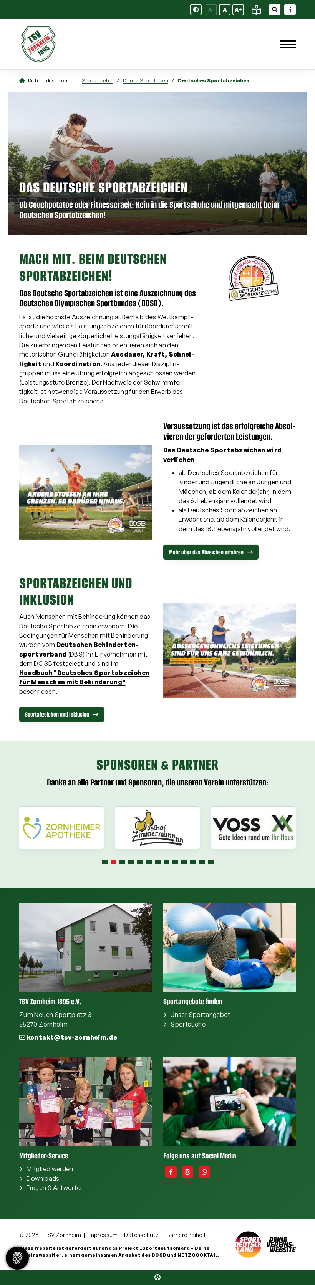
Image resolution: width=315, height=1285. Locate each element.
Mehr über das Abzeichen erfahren (206, 552)
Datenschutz (141, 1235)
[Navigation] (285, 44)
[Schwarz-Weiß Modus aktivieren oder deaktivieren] (196, 9)
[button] (104, 862)
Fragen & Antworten (55, 1188)
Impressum (103, 1235)
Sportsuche (188, 1024)
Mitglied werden (50, 1169)
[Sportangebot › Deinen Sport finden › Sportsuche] (157, 1277)
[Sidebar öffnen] (290, 9)
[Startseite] (67, 44)
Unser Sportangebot (200, 1014)
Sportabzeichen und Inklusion (57, 714)
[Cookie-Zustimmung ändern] (17, 1258)
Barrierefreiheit (185, 1235)
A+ (238, 9)
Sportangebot (97, 80)
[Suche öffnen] (274, 9)
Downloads (43, 1178)
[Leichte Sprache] (256, 10)
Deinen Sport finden (145, 80)
